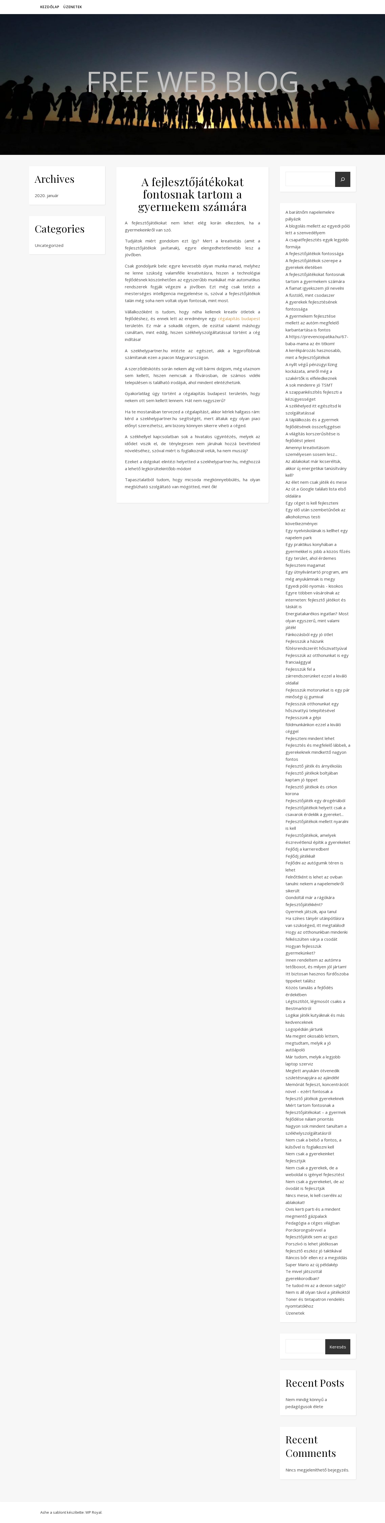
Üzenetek (72, 7)
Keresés (337, 1347)
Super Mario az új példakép (312, 1264)
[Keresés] (342, 179)
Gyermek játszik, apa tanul (311, 911)
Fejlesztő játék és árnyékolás (314, 766)
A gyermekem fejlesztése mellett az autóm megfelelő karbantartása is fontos (312, 323)
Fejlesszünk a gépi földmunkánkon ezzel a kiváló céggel (313, 724)
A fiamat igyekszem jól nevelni (315, 288)
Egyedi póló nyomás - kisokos (314, 586)
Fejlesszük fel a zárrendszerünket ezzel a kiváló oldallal (316, 676)
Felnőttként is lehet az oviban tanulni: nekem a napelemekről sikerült (315, 883)
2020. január (47, 195)
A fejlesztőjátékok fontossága (315, 253)
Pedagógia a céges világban (313, 1223)
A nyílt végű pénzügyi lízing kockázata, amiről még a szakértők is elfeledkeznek (311, 371)
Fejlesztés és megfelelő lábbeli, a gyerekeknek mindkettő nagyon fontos (318, 752)
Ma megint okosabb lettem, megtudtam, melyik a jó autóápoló (312, 1043)
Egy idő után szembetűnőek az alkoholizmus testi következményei (316, 516)
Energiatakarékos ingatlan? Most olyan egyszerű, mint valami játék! (317, 620)
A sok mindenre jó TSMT (309, 385)
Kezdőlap (49, 7)
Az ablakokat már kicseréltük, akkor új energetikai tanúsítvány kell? (316, 468)
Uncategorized (49, 245)
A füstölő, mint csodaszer (310, 295)
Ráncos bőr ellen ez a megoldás (316, 1257)
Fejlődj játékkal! (300, 856)
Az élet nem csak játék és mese (316, 482)
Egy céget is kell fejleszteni (312, 503)
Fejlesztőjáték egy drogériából (315, 800)
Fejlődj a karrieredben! (307, 849)
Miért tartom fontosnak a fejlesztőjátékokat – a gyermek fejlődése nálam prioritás (316, 1112)
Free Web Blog (192, 81)
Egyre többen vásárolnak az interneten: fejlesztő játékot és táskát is (316, 599)
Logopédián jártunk (304, 1029)
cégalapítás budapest (239, 318)
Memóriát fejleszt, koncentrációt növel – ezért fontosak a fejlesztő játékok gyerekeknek (317, 1091)
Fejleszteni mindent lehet (310, 738)
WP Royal (93, 1512)
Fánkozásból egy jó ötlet (309, 634)
